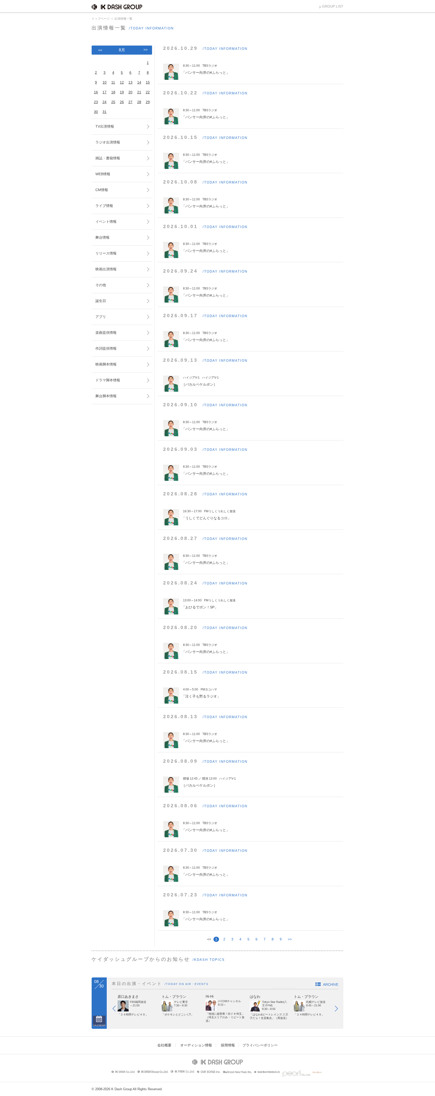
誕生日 (100, 301)
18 (113, 92)
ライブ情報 (104, 206)
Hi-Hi (209, 996)
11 (113, 82)
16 (96, 92)
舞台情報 (102, 237)
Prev (117, 1010)
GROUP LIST (332, 6)
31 (104, 112)
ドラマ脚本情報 (107, 380)
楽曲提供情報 (106, 333)
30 (96, 112)
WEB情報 (102, 174)
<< (100, 50)
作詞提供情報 (106, 348)
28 (139, 102)
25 (113, 102)
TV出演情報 (104, 126)
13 (130, 82)
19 (122, 92)
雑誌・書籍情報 (107, 158)
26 (122, 102)
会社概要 (164, 1045)
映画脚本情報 (106, 364)
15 (148, 82)
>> (290, 939)
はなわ (255, 997)
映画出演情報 (106, 269)
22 (148, 92)
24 (104, 102)
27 (130, 102)
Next (339, 1010)
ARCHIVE (330, 984)
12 (122, 82)
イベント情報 (106, 222)
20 (130, 92)
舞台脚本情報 (106, 396)
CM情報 (101, 190)
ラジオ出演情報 (107, 142)
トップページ (101, 18)
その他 (100, 285)
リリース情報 (106, 253)
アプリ (100, 317)
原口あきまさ (128, 997)
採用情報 (228, 1045)
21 (139, 92)
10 (104, 82)
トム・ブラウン (174, 997)
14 (139, 82)
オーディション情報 (196, 1045)
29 (148, 102)
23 (96, 102)
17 (104, 92)
